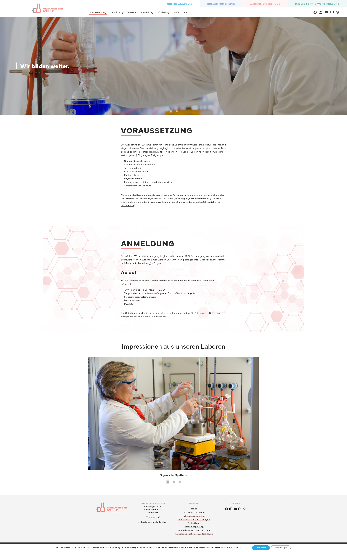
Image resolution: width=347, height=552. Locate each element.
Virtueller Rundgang (194, 398)
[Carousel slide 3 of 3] (179, 368)
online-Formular (156, 289)
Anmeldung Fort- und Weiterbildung (194, 420)
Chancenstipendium (194, 402)
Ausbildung (117, 12)
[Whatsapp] (244, 395)
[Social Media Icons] (315, 11)
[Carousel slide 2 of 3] (173, 368)
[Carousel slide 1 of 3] (167, 368)
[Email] (239, 395)
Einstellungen (281, 547)
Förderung (164, 12)
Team (186, 12)
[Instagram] (230, 395)
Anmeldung (146, 12)
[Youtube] (235, 395)
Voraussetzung (97, 12)
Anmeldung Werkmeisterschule (194, 416)
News (194, 395)
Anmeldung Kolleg (194, 413)
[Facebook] (226, 395)
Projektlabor (194, 409)
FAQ (176, 12)
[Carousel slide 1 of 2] (170, 111)
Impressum (258, 433)
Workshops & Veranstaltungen (194, 406)
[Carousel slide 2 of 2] (176, 111)
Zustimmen (261, 547)
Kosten (132, 12)
